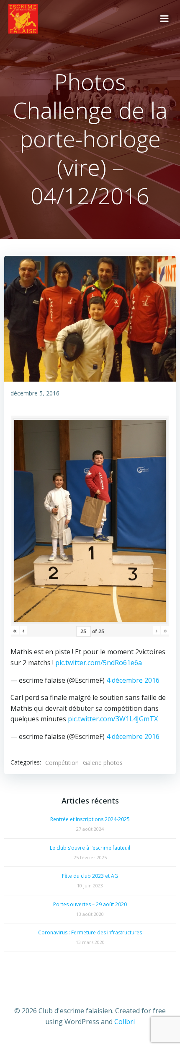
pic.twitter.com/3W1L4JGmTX (113, 718)
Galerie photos (103, 763)
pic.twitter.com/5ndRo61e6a (98, 662)
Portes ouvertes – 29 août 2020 (90, 904)
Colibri (124, 1021)
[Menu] (164, 19)
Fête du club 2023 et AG (90, 875)
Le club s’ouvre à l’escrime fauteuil (90, 847)
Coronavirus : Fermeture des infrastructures (90, 932)
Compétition (62, 763)
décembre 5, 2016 (34, 393)
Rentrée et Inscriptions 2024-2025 (90, 819)
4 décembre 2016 (132, 680)
